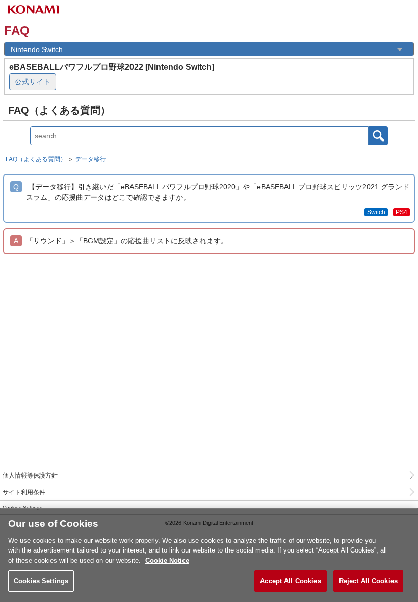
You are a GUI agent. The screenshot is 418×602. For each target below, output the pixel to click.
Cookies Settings (41, 581)
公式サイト (32, 82)
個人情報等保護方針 (30, 475)
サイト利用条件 (24, 492)
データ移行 (90, 159)
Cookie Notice (167, 560)
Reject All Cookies (368, 581)
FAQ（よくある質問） (36, 159)
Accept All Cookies (290, 581)
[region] (209, 555)
